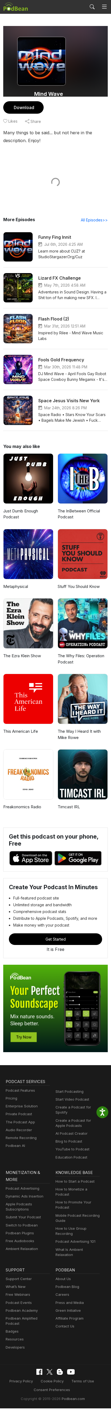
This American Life (20, 731)
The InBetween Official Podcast (79, 514)
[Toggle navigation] (104, 6)
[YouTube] (71, 1372)
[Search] (92, 7)
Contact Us (65, 1326)
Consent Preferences (52, 1390)
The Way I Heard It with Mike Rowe (79, 734)
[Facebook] (39, 1372)
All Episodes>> (94, 220)
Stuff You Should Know (79, 586)
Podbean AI (15, 1145)
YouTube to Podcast (72, 1149)
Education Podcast (71, 1157)
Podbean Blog (67, 1286)
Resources (15, 1339)
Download (24, 107)
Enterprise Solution (22, 1106)
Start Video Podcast (72, 1099)
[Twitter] (50, 1372)
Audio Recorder (19, 1130)
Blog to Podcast (69, 1141)
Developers (15, 1347)
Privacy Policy (21, 1381)
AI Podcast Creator (72, 1133)
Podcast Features (20, 1090)
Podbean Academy (22, 1310)
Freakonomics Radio (22, 806)
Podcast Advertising (22, 1188)
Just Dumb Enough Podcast (20, 514)
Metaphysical (15, 586)
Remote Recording (21, 1138)
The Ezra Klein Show (22, 655)
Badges (12, 1331)
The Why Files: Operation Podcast (81, 659)
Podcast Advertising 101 (75, 1241)
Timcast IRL (69, 806)
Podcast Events (19, 1302)
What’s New (16, 1286)
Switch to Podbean (22, 1225)
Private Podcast (19, 1114)
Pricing (11, 1098)
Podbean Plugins (20, 1233)
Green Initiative (68, 1310)
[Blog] (60, 1372)
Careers (62, 1294)
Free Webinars (18, 1294)
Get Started (56, 939)
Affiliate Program (70, 1318)
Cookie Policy (52, 1381)
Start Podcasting (70, 1091)
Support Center (19, 1279)
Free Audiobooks (20, 1241)
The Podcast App (20, 1122)
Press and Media (70, 1302)
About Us (63, 1279)
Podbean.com (73, 1398)
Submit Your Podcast (23, 1217)
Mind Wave (48, 94)
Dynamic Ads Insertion (24, 1196)
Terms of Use (82, 1381)
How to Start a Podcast (75, 1181)
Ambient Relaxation (22, 1249)
